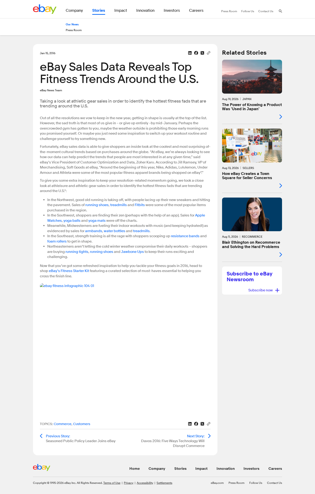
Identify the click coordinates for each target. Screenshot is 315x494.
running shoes (97, 205)
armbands (93, 231)
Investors (251, 468)
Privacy (128, 483)
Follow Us (255, 483)
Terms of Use (111, 483)
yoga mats (97, 220)
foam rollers (57, 241)
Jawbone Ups (132, 251)
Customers (81, 424)
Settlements (164, 483)
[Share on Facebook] (196, 53)
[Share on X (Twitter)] (202, 53)
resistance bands (185, 236)
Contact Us (274, 483)
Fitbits (140, 205)
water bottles (114, 231)
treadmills (118, 205)
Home (134, 468)
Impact (201, 468)
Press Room (236, 483)
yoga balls (71, 220)
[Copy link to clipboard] (209, 52)
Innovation (226, 468)
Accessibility (145, 483)
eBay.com (217, 483)
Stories (180, 468)
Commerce (62, 424)
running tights (76, 251)
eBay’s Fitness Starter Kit (69, 271)
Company (157, 468)
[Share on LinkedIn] (190, 53)
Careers (275, 468)
